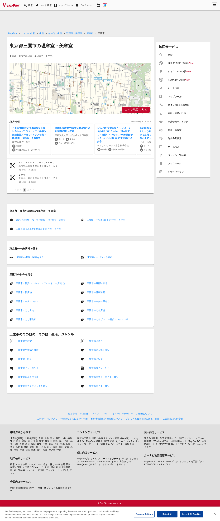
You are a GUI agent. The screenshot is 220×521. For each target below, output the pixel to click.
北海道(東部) (16, 438)
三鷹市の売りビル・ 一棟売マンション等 (107, 319)
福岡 (16, 450)
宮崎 (45, 450)
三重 (45, 444)
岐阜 (27, 444)
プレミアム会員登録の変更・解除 (142, 418)
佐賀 (21, 450)
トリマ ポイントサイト (114, 464)
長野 (21, 444)
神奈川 (48, 441)
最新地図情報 (84, 438)
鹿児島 (51, 450)
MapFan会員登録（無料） (23, 487)
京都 (62, 444)
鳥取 (26, 447)
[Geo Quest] (105, 5)
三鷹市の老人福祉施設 (98, 350)
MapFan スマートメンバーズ (159, 461)
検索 (12, 464)
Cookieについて (144, 413)
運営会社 (72, 413)
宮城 (52, 438)
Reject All (167, 514)
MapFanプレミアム (87, 458)
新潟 (55, 441)
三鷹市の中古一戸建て (98, 301)
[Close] (214, 513)
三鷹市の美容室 (24, 341)
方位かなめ (125, 461)
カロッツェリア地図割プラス (189, 461)
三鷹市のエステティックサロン (32, 386)
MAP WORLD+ (166, 444)
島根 (32, 447)
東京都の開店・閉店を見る (30, 257)
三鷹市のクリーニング (27, 368)
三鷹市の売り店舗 (96, 310)
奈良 (12, 447)
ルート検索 (21, 464)
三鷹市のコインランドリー (100, 368)
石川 (67, 441)
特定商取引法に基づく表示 (74, 418)
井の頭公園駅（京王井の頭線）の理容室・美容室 (41, 220)
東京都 (90, 33)
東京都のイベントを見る (99, 257)
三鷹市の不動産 (24, 359)
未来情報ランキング (33, 467)
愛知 (39, 444)
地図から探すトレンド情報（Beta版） (111, 438)
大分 (39, 450)
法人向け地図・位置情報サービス (161, 438)
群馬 (24, 441)
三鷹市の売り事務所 (26, 319)
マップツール (35, 464)
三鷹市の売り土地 (25, 310)
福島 (69, 438)
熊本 (33, 450)
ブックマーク (52, 470)
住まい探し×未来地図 (54, 464)
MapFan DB (194, 441)
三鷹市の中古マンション (28, 301)
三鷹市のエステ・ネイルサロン (102, 377)
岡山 (38, 447)
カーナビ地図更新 (101, 444)
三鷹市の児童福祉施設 (27, 350)
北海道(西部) (30, 438)
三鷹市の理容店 (95, 341)
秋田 (58, 438)
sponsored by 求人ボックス (141, 121)
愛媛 (67, 447)
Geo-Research (195, 444)
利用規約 (84, 413)
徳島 (55, 447)
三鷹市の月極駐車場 (97, 283)
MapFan (12, 33)
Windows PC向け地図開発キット (170, 441)
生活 (41, 33)
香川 (61, 447)
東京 (41, 441)
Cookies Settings (144, 514)
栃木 (18, 441)
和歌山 (19, 447)
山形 (64, 438)
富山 (61, 441)
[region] (80, 88)
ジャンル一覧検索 (35, 470)
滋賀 (50, 444)
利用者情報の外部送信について (106, 418)
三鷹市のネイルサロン (98, 386)
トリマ (115, 461)
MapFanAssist (88, 461)
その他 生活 (55, 33)
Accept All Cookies (191, 514)
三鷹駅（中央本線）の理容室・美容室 (106, 220)
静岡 (33, 444)
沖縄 (59, 450)
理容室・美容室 (74, 33)
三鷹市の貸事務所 (96, 292)
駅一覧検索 (19, 470)
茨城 (12, 441)
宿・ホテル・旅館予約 (122, 444)
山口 (49, 447)
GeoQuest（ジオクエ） (89, 464)
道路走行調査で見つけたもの (110, 441)
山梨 (16, 444)
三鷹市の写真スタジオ (27, 377)
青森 (40, 438)
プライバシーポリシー (121, 413)
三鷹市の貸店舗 (24, 292)
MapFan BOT (103, 461)
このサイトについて (47, 418)
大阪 (56, 444)
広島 (43, 447)
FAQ (104, 413)
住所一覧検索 (51, 467)
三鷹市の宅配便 (95, 359)
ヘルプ (95, 413)
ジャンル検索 (28, 33)
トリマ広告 (181, 444)
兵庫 (68, 444)
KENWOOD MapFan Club (157, 464)
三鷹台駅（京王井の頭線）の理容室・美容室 (38, 229)
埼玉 (30, 441)
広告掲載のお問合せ (173, 418)
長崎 (27, 450)
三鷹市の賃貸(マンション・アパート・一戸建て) (40, 283)
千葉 (35, 441)
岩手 (46, 438)
